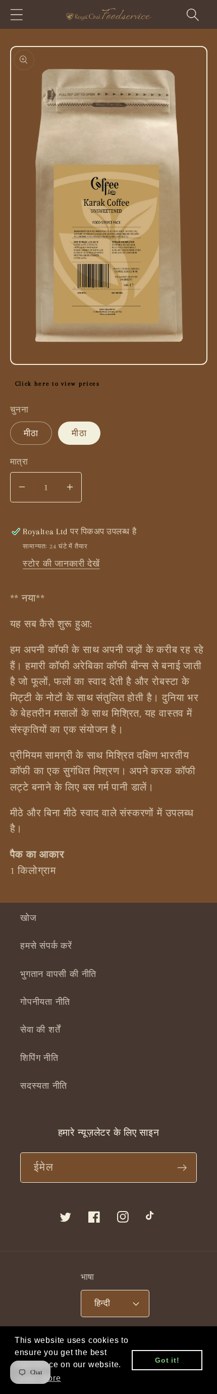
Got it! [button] (167, 1360)
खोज (28, 918)
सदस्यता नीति (43, 1086)
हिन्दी (102, 1303)
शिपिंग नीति (39, 1058)
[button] (16, 14)
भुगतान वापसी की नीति (58, 974)
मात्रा (19, 462)
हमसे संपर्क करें (46, 946)
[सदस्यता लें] (182, 1167)
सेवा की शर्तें (40, 1030)
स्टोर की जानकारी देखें (61, 564)
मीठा (31, 433)
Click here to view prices (57, 383)
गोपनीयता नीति (45, 1002)
